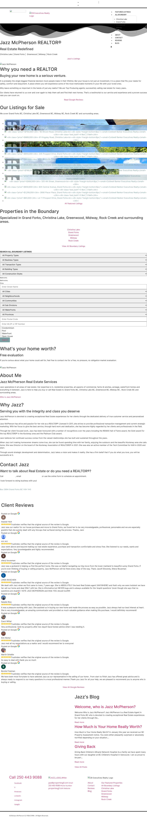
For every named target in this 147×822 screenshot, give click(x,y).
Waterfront (6, 333)
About (117, 35)
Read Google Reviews (73, 100)
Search (5, 340)
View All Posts (81, 767)
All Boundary (120, 15)
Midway (119, 28)
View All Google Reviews (73, 687)
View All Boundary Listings (73, 246)
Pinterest (17, 791)
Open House (7, 336)
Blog (117, 43)
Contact (119, 38)
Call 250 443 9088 (25, 777)
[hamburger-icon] (134, 11)
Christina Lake (121, 19)
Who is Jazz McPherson (10, 397)
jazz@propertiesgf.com (31, 476)
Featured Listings (123, 12)
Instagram (18, 800)
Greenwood (120, 25)
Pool (3, 331)
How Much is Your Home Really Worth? (108, 726)
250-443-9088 (9, 476)
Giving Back (85, 746)
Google (17, 804)
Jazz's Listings (73, 58)
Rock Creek (120, 30)
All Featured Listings (73, 203)
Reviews (118, 40)
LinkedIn (17, 796)
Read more (79, 722)
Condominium (7, 328)
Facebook (17, 783)
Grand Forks (120, 22)
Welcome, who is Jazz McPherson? (105, 707)
